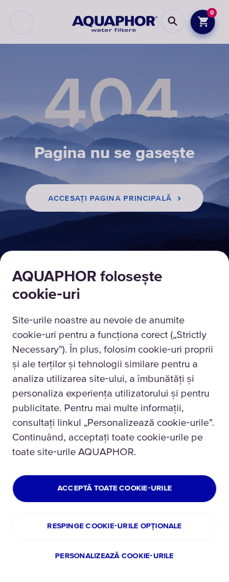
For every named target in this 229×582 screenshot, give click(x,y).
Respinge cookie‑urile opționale (114, 526)
